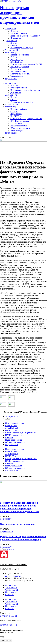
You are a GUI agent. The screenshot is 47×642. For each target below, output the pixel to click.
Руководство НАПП (19, 33)
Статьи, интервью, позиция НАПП (26, 64)
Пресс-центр (10, 52)
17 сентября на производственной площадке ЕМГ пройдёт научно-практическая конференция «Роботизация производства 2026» (19, 507)
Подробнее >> (6, 519)
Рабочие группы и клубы (21, 48)
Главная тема (16, 69)
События (14, 57)
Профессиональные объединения (25, 36)
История (14, 31)
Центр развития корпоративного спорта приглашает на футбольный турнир (23, 538)
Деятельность (11, 40)
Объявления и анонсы (20, 74)
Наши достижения (18, 71)
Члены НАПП (11, 50)
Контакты (9, 594)
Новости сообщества (19, 55)
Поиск (3, 137)
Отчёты (13, 45)
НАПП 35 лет (16, 62)
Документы (15, 38)
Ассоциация (10, 29)
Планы (13, 43)
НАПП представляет (19, 67)
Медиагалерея (16, 76)
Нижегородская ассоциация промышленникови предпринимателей (19, 15)
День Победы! (16, 59)
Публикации (11, 78)
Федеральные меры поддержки (17, 524)
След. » (10, 549)
